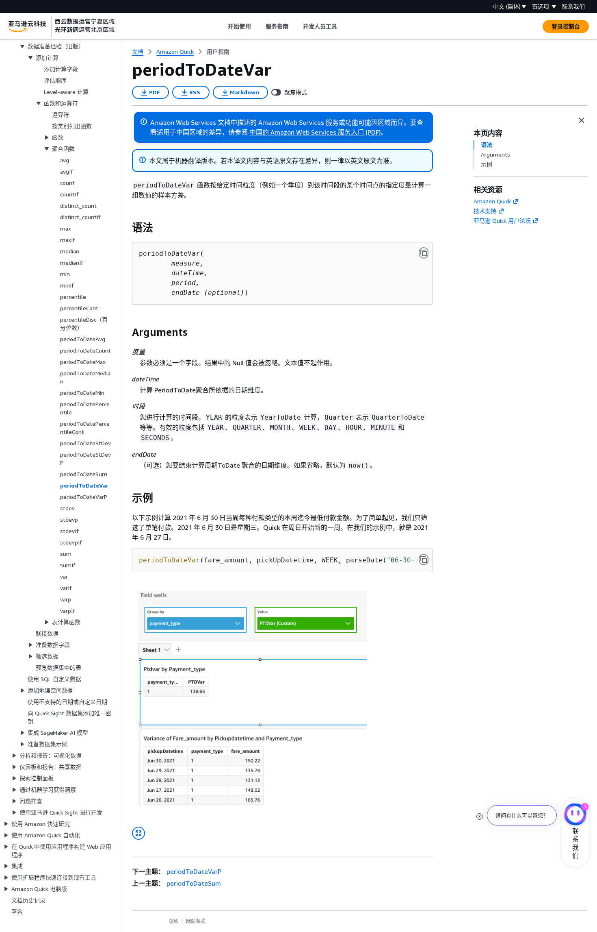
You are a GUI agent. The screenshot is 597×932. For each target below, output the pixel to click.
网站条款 (195, 921)
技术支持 (485, 210)
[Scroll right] (343, 26)
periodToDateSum (194, 883)
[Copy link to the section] (125, 228)
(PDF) (373, 132)
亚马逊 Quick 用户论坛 (502, 220)
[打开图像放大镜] (138, 833)
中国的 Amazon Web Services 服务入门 (306, 132)
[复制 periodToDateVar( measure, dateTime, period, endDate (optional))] (423, 253)
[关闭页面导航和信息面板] (581, 120)
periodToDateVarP (194, 871)
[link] (218, 52)
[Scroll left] (222, 26)
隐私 (173, 921)
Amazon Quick (492, 201)
